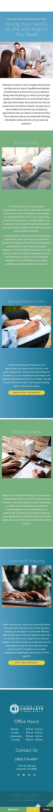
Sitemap (17, 797)
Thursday (15, 739)
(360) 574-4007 (26, 759)
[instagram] (29, 774)
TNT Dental (39, 800)
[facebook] (18, 774)
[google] (23, 774)
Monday (14, 729)
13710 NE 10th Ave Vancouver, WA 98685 (26, 767)
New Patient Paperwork (26, 392)
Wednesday (16, 736)
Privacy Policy (30, 797)
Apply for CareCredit (26, 662)
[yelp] (34, 774)
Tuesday (15, 732)
